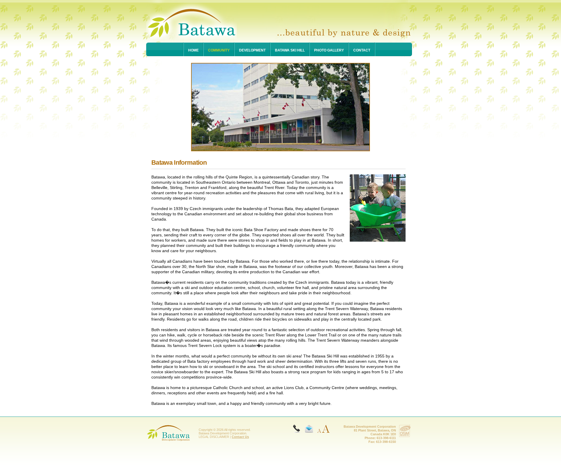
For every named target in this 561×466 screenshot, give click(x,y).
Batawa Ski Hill (290, 50)
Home (193, 50)
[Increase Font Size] (326, 428)
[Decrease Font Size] (318, 428)
